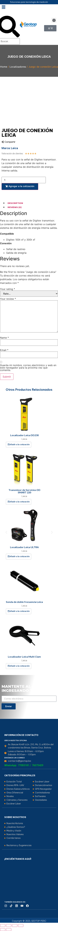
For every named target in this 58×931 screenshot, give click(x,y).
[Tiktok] (11, 905)
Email (4, 350)
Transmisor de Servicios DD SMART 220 (24, 491)
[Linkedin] (16, 905)
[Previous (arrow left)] (2, 929)
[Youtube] (22, 905)
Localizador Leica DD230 (24, 435)
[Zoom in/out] (20, 925)
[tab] (32, 203)
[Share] (8, 925)
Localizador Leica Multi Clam (24, 656)
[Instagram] (5, 905)
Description (15, 203)
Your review (8, 299)
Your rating (7, 289)
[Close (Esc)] (2, 925)
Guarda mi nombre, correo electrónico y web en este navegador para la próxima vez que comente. (28, 367)
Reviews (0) (14, 207)
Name (4, 337)
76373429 (37, 765)
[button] (53, 20)
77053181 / (24, 765)
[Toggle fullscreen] (14, 925)
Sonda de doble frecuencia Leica (24, 601)
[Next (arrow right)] (8, 929)
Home (3, 66)
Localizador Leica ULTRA (24, 547)
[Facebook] (27, 905)
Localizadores (18, 66)
